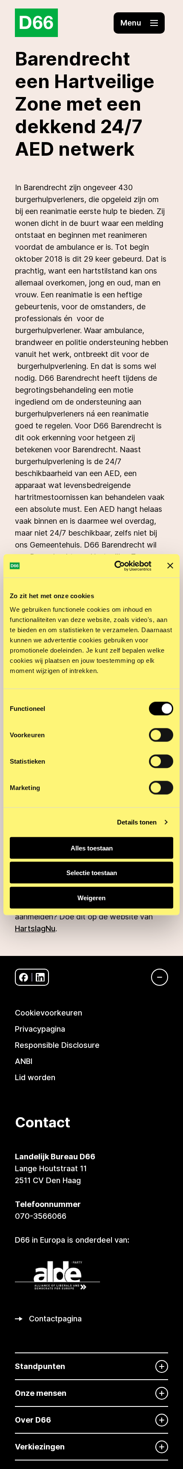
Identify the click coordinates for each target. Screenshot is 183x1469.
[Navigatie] (155, 977)
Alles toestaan (92, 847)
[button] (139, 23)
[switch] (161, 735)
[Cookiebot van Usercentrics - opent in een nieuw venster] (115, 565)
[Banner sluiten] (170, 566)
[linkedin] (40, 977)
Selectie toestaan (91, 872)
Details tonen (137, 822)
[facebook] (23, 977)
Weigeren (91, 897)
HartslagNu (35, 928)
